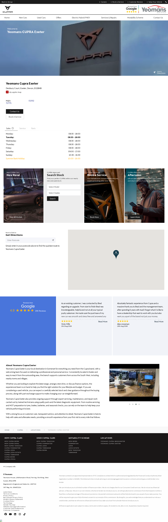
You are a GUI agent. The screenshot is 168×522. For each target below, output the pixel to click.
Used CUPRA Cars (46, 438)
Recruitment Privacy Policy (13, 497)
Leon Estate (74, 448)
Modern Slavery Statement (13, 499)
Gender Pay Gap (9, 505)
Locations (106, 438)
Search (53, 199)
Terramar (73, 452)
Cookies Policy (8, 501)
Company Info (10, 466)
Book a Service (118, 2)
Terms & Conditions (10, 494)
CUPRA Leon (10, 450)
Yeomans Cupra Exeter (111, 443)
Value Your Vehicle (155, 2)
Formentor (74, 443)
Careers (104, 2)
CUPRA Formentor (12, 448)
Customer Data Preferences (13, 508)
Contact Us (14, 111)
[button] (116, 255)
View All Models (15, 217)
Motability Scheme (79, 438)
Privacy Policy (8, 495)
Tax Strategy (7, 503)
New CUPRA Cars (13, 438)
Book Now (94, 217)
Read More (102, 321)
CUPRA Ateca (10, 459)
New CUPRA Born (12, 441)
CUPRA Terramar (12, 454)
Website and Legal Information (14, 506)
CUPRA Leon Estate (13, 452)
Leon (71, 446)
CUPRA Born (10, 457)
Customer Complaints (11, 510)
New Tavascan (75, 450)
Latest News (7, 492)
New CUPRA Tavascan (14, 446)
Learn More (135, 217)
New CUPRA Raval (12, 443)
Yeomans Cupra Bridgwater (113, 441)
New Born (73, 441)
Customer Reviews (136, 2)
